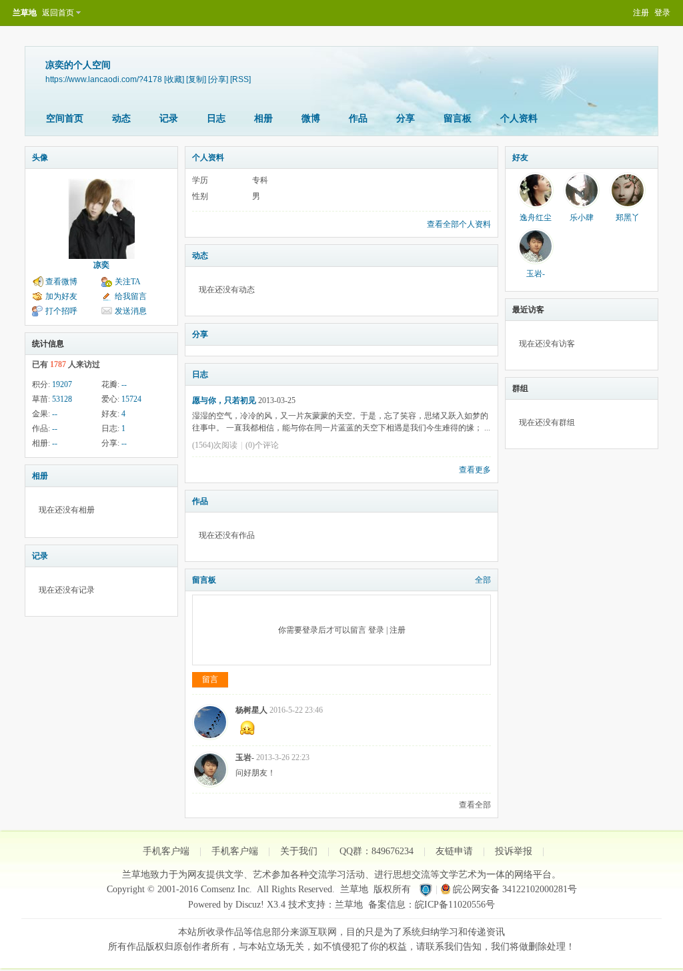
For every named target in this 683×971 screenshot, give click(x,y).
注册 (641, 12)
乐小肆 (582, 217)
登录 (662, 12)
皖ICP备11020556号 (455, 905)
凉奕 (101, 265)
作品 (358, 118)
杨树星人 (251, 710)
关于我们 (298, 851)
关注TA (128, 281)
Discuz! (249, 905)
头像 (40, 157)
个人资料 (519, 118)
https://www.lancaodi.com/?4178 (103, 79)
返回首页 (58, 12)
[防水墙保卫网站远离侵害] (425, 889)
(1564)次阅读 (214, 445)
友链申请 (454, 851)
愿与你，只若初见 (224, 400)
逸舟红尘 (536, 217)
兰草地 (25, 12)
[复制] (196, 79)
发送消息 (131, 311)
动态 (121, 118)
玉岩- (244, 757)
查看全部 (475, 805)
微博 (310, 118)
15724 (131, 399)
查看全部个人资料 (459, 224)
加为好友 (61, 296)
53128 (62, 399)
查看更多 (475, 469)
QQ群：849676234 (376, 851)
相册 (263, 118)
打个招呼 (61, 311)
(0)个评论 (262, 445)
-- (124, 384)
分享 (405, 118)
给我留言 (131, 296)
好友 (520, 157)
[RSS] (240, 79)
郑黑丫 (628, 217)
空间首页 (64, 118)
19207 (62, 384)
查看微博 (61, 281)
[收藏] (174, 79)
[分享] (218, 79)
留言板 (458, 118)
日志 (216, 118)
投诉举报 (513, 851)
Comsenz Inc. (226, 889)
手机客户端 (166, 851)
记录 (168, 118)
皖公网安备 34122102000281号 (515, 889)
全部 (483, 580)
